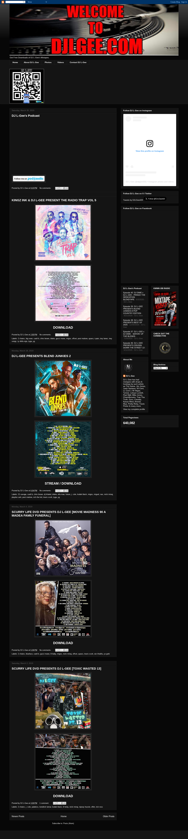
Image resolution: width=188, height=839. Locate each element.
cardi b (36, 338)
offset (74, 338)
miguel (96, 494)
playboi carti (16, 497)
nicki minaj (108, 494)
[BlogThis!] (59, 188)
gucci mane (60, 338)
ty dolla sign (22, 341)
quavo (91, 338)
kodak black (82, 494)
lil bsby (65, 807)
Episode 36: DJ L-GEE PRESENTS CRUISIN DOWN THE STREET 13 (134, 345)
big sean (29, 338)
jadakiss (35, 807)
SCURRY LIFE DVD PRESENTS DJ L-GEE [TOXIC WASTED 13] (56, 668)
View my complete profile (134, 409)
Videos (60, 62)
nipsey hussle (84, 807)
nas (101, 494)
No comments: (45, 188)
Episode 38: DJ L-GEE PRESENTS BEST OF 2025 (133, 322)
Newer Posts (18, 816)
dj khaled (47, 494)
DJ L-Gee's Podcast (25, 115)
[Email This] (56, 188)
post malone (83, 338)
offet (93, 807)
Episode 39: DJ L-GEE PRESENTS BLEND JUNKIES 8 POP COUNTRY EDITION (133, 309)
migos (68, 338)
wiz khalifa (98, 654)
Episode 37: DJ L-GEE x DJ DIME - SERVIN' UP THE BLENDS (133, 333)
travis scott (47, 497)
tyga (30, 341)
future (68, 494)
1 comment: (44, 803)
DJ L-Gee (130, 182)
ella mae (61, 494)
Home (15, 62)
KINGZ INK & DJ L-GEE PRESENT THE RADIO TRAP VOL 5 (54, 200)
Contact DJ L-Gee (78, 62)
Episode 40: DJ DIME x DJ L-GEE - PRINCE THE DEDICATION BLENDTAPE (134, 296)
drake (52, 338)
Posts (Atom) (68, 823)
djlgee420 (141, 182)
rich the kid (37, 497)
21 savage (22, 494)
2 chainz (21, 338)
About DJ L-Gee (31, 62)
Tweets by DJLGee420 (133, 200)
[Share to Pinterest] (67, 188)
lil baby (53, 654)
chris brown (44, 338)
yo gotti (107, 654)
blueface (29, 654)
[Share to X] (61, 188)
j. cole (73, 494)
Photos (48, 62)
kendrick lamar (45, 807)
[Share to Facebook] (64, 188)
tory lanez (104, 338)
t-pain (97, 338)
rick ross (99, 807)
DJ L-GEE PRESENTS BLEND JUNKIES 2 (41, 356)
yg (34, 341)
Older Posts (108, 816)
